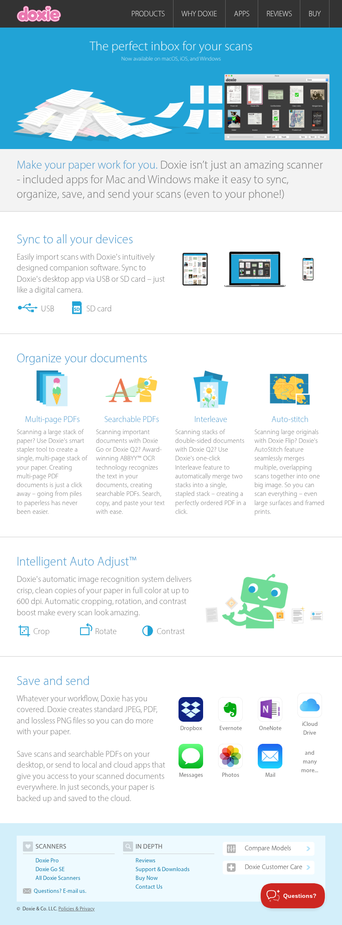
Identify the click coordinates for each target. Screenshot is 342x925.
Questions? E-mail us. (60, 891)
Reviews (279, 13)
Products (148, 13)
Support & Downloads (163, 869)
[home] (39, 14)
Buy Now (147, 878)
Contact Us (149, 886)
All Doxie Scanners (57, 878)
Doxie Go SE (50, 869)
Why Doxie (199, 13)
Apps (241, 13)
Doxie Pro (47, 860)
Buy (315, 13)
